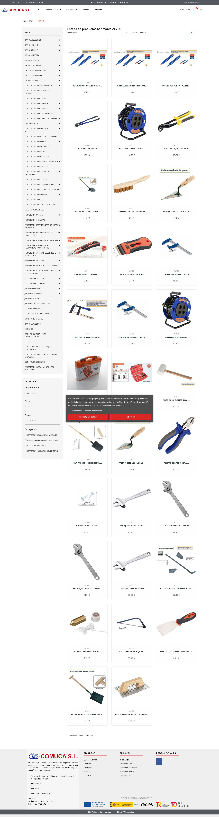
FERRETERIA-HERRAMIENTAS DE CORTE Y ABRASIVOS (42, 226)
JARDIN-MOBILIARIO (33, 293)
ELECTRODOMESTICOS (34, 210)
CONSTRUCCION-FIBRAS (35, 362)
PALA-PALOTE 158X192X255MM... (87, 463)
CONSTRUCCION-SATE (34, 199)
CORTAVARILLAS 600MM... (87, 148)
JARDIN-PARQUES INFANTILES (37, 303)
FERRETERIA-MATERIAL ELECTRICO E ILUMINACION (40, 254)
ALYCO (87, 82)
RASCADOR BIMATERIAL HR (132, 274)
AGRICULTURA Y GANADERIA (37, 314)
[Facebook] (159, 761)
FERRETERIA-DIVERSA (34, 215)
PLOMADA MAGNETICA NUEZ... (87, 651)
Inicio (28, 32)
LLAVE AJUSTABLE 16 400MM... (131, 588)
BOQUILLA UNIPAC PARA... (87, 526)
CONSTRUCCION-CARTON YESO (38, 113)
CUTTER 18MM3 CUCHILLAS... (87, 274)
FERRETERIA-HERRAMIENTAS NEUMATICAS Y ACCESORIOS (37, 246)
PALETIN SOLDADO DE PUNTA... (176, 211)
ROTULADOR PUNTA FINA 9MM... (87, 86)
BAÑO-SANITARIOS (33, 65)
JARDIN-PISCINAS (32, 298)
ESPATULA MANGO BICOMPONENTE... (176, 651)
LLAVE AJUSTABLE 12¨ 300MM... (132, 526)
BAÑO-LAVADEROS (33, 324)
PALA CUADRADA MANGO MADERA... (87, 714)
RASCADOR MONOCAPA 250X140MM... (132, 714)
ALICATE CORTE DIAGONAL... (176, 463)
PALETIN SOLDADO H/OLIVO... (132, 463)
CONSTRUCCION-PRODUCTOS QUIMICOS (42, 189)
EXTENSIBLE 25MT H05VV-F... (131, 148)
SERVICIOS (29, 329)
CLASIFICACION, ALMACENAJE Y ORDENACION (38, 347)
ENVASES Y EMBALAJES (34, 308)
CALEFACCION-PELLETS (35, 80)
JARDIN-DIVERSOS (32, 288)
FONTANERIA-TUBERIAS (35, 283)
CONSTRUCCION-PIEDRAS (36, 179)
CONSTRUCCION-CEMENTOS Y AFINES (41, 118)
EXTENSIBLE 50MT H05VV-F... (176, 337)
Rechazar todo (88, 417)
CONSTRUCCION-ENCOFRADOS (38, 146)
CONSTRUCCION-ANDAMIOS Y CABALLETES (37, 91)
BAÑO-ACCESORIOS (33, 40)
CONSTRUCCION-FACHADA (36, 151)
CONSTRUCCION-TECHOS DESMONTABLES (35, 335)
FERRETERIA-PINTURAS (34, 260)
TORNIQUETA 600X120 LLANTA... (131, 337)
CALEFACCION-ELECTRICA (36, 70)
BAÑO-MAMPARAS (32, 55)
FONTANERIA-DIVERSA (34, 278)
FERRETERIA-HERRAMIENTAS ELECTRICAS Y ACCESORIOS (42, 233)
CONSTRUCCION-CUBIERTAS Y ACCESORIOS (37, 129)
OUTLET (28, 341)
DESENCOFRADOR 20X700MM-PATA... (176, 588)
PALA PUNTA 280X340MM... (87, 211)
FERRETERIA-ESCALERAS (35, 220)
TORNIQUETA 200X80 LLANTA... (176, 274)
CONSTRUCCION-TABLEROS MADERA (40, 204)
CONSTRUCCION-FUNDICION (37, 156)
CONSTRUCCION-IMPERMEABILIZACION (42, 161)
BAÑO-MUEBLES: (32, 60)
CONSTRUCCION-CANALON (36, 108)
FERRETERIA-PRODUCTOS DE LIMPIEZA (41, 265)
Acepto (130, 417)
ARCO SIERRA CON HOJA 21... (131, 651)
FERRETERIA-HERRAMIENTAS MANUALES (42, 240)
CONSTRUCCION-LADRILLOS (37, 166)
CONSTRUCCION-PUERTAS (36, 194)
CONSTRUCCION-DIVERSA (36, 141)
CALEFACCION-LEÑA (33, 75)
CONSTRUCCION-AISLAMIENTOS (38, 85)
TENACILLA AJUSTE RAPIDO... (176, 148)
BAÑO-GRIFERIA (31, 50)
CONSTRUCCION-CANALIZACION (38, 103)
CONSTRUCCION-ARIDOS (35, 98)
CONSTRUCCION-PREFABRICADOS (39, 184)
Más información (75, 410)
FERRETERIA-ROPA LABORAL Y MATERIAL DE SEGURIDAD (42, 271)
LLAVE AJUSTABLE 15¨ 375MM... (87, 588)
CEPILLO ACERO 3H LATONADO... (131, 211)
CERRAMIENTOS (31, 123)
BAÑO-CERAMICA (32, 45)
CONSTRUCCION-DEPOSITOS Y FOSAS (41, 136)
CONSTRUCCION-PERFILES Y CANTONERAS (37, 173)
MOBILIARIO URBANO (34, 319)
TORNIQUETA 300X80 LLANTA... (87, 337)
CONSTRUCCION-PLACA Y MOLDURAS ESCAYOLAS (41, 355)
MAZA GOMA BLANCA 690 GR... (176, 400)
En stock (32, 393)
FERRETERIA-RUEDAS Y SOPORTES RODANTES (39, 368)
